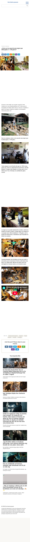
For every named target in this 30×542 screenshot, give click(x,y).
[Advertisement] (15, 26)
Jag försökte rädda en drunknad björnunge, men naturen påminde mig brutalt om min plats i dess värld (15, 443)
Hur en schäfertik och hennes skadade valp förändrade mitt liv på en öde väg (14, 465)
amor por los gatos (13, 335)
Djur (2, 52)
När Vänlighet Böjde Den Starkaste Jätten (14, 394)
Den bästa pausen (13, 2)
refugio (20, 337)
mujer (15, 337)
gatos (21, 335)
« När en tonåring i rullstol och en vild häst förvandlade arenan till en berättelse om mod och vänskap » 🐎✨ (15, 488)
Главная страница (5, 46)
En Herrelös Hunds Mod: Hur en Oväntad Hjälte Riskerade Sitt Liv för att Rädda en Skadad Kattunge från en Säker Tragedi (14, 372)
